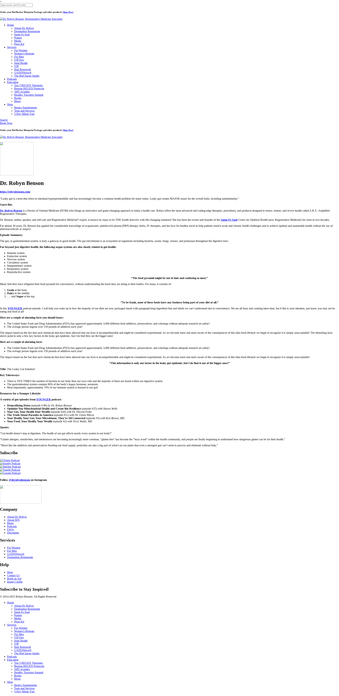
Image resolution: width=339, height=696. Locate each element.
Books (17, 98)
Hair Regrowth (22, 69)
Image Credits (15, 581)
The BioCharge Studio (26, 75)
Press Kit (19, 44)
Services (11, 47)
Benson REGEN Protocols (29, 88)
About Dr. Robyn (24, 28)
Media (17, 40)
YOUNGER (43, 399)
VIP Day (19, 59)
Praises (18, 37)
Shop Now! (68, 12)
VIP (16, 66)
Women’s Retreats (24, 53)
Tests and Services (24, 110)
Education (12, 82)
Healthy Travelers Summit (28, 94)
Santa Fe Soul (22, 34)
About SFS (13, 519)
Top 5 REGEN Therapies (28, 85)
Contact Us (13, 575)
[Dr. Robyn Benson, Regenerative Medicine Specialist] (31, 18)
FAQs (10, 529)
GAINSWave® (22, 72)
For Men (19, 56)
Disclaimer (13, 532)
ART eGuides (22, 91)
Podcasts (12, 78)
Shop (10, 104)
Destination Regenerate (27, 31)
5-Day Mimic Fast (24, 113)
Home (10, 24)
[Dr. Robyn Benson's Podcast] (17, 174)
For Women (20, 50)
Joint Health (21, 63)
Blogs (17, 101)
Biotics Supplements (25, 107)
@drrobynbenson (19, 479)
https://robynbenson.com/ (15, 191)
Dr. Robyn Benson (11, 210)
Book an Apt (14, 578)
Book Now (6, 123)
